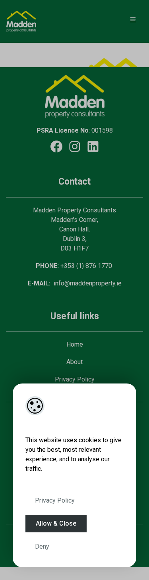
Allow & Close (56, 523)
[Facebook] (56, 146)
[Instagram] (75, 146)
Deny (42, 546)
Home (74, 344)
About (74, 362)
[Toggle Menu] (133, 19)
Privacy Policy (55, 500)
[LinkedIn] (93, 146)
